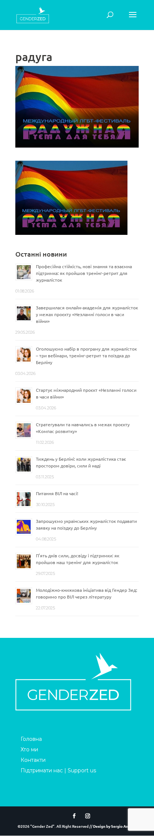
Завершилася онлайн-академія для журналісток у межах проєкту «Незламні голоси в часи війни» (87, 314)
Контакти (33, 760)
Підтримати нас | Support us (58, 770)
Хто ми (29, 749)
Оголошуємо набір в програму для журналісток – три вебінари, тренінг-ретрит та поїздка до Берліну (86, 355)
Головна (31, 739)
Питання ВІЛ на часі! (57, 493)
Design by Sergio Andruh (114, 826)
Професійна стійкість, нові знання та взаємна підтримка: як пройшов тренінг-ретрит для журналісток (84, 273)
